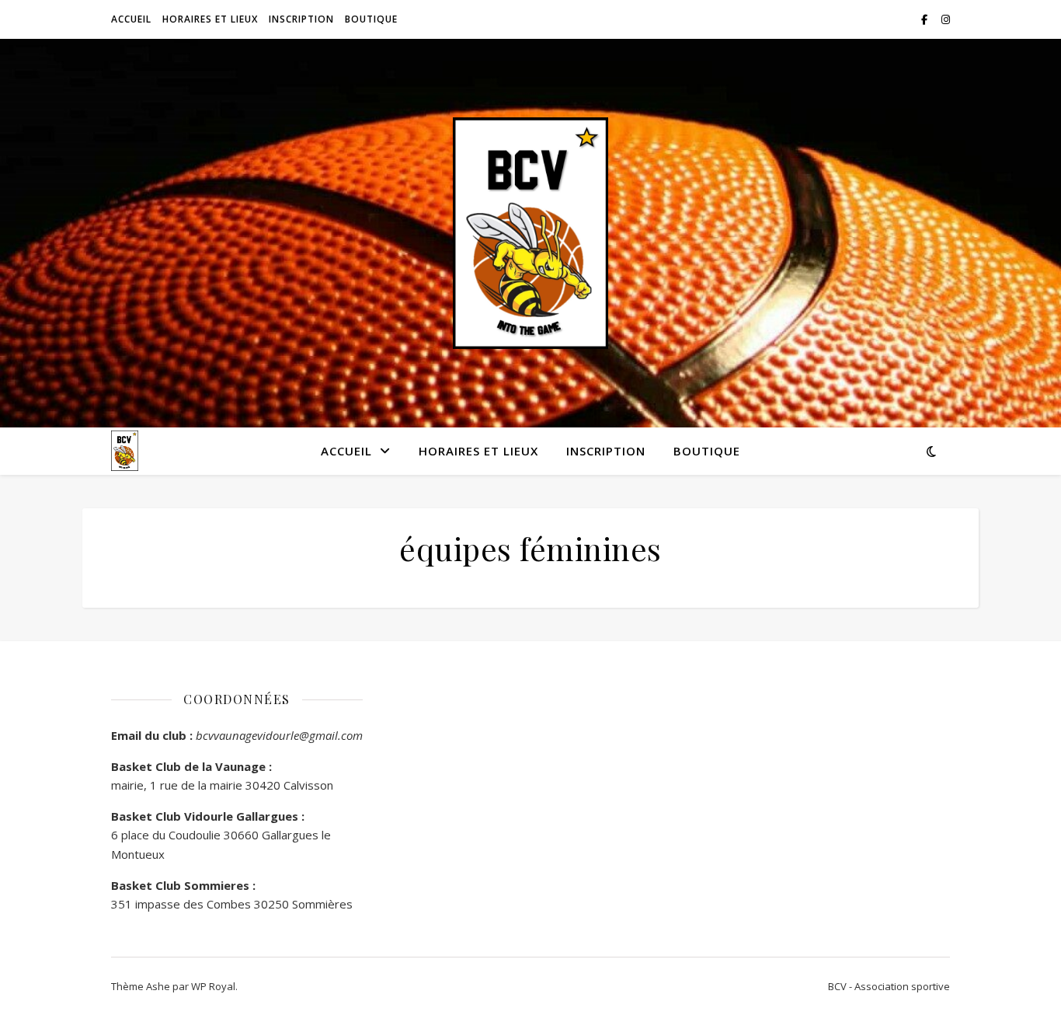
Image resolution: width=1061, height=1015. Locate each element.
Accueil (131, 19)
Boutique (371, 19)
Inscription (301, 19)
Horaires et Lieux (210, 19)
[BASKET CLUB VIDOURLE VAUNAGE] (530, 233)
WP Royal (213, 986)
